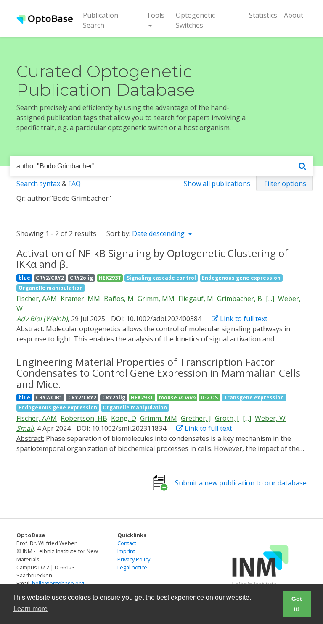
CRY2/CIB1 (49, 397)
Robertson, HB (84, 418)
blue (24, 277)
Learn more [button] (30, 608)
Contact (126, 543)
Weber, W (270, 418)
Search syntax (38, 183)
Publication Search (107, 20)
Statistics (263, 15)
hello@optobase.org (58, 583)
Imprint (126, 551)
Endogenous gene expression (241, 277)
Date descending (159, 233)
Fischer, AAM (36, 298)
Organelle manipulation (51, 287)
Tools (155, 15)
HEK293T (110, 277)
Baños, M (119, 298)
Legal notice (132, 567)
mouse (177, 397)
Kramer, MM (80, 298)
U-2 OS (209, 397)
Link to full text (242, 318)
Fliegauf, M (195, 298)
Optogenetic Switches (195, 20)
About (293, 15)
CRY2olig (81, 277)
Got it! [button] (296, 603)
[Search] (302, 166)
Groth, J (227, 418)
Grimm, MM (156, 298)
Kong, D (123, 418)
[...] (270, 298)
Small (25, 428)
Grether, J (196, 418)
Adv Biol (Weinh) (42, 318)
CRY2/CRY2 (50, 277)
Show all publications (217, 183)
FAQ (74, 183)
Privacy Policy (133, 559)
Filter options (285, 183)
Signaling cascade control (161, 277)
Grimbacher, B (239, 298)
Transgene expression (254, 397)
